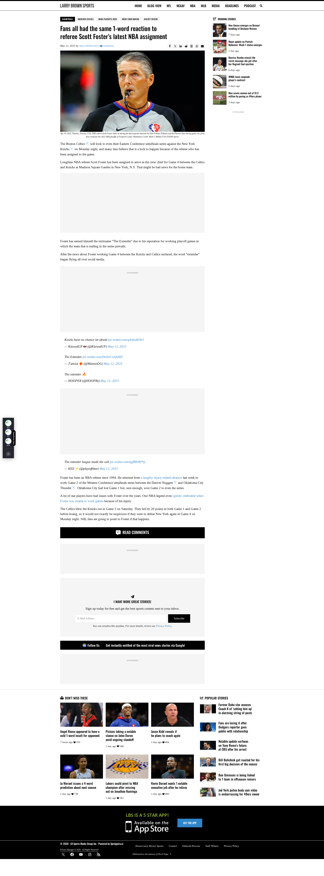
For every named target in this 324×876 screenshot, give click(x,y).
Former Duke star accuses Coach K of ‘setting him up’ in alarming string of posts (235, 709)
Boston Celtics (86, 19)
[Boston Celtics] (8, 423)
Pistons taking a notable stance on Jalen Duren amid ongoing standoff (121, 735)
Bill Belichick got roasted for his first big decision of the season (239, 762)
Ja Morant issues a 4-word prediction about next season (78, 785)
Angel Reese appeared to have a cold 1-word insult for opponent (80, 733)
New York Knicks (131, 19)
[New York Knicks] (8, 432)
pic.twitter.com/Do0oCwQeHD (103, 357)
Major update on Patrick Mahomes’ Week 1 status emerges (245, 43)
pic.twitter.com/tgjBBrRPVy (127, 462)
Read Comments (135, 532)
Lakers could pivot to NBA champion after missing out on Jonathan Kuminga (122, 787)
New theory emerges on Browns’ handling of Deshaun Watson (244, 27)
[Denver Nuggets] (8, 441)
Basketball (67, 19)
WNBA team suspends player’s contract (239, 78)
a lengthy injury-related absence (161, 478)
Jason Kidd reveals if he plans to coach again (165, 733)
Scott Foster (151, 19)
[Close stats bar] (8, 454)
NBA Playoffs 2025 (108, 19)
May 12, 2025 (117, 346)
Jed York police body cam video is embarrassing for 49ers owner (239, 792)
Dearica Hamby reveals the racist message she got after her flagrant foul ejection (242, 61)
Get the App (189, 823)
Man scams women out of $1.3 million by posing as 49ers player (245, 94)
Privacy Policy (163, 626)
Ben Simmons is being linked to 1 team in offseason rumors (237, 777)
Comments (108, 45)
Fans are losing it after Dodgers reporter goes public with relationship (233, 727)
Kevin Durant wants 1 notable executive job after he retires (169, 785)
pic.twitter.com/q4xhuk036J (126, 340)
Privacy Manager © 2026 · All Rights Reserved (79, 849)
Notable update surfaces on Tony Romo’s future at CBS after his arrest (233, 745)
